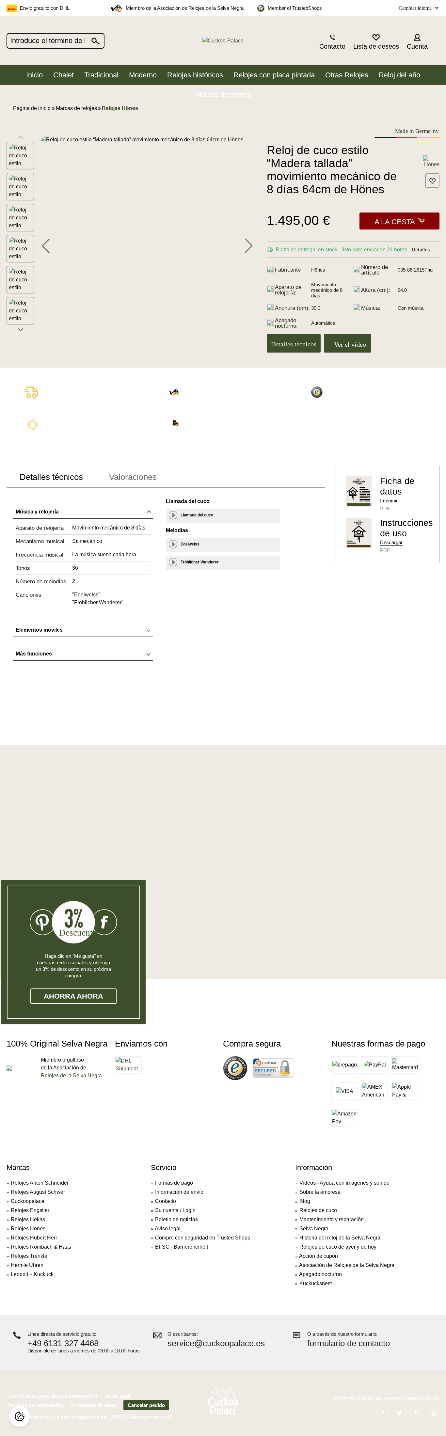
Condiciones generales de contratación (52, 1396)
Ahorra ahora (73, 996)
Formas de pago (174, 1183)
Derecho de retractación (35, 1405)
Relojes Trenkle (29, 1256)
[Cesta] (435, 41)
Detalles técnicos (293, 344)
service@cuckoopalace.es (216, 1343)
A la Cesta (394, 222)
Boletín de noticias (176, 1219)
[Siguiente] (248, 245)
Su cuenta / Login (175, 1210)
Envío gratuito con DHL (45, 8)
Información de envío (179, 1192)
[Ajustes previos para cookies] (19, 1416)
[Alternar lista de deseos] (432, 180)
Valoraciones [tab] (133, 477)
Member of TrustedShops (295, 8)
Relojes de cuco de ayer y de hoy (337, 1247)
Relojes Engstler (30, 1210)
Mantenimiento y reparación (331, 1219)
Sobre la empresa (320, 1192)
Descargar (391, 542)
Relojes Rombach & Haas (41, 1247)
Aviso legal (168, 1228)
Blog (304, 1201)
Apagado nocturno (320, 1274)
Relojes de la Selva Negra (71, 1075)
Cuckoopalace (27, 1201)
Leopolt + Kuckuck (32, 1274)
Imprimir (389, 500)
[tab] (51, 477)
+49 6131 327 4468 (63, 1343)
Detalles (421, 249)
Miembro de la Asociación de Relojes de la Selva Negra (185, 8)
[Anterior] (46, 245)
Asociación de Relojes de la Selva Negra (346, 1265)
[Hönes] (431, 161)
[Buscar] (96, 41)
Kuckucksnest (315, 1283)
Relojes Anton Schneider (40, 1183)
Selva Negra (313, 1228)
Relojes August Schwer (38, 1192)
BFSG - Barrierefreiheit (181, 1247)
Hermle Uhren (27, 1265)
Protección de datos (94, 1405)
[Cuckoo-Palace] (223, 41)
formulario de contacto (348, 1343)
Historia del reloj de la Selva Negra (339, 1237)
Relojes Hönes (28, 1228)
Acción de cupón (318, 1256)
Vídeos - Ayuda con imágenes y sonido (344, 1183)
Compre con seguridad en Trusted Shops (202, 1237)
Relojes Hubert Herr (34, 1237)
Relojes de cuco (318, 1210)
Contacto (165, 1201)
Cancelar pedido (146, 1405)
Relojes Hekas (28, 1219)
